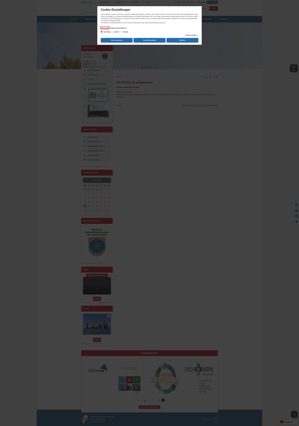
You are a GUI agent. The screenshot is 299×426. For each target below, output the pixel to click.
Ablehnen (182, 40)
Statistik (125, 32)
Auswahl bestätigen (149, 40)
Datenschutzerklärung (118, 28)
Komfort (116, 32)
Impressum (105, 28)
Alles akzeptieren (116, 40)
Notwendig (107, 32)
